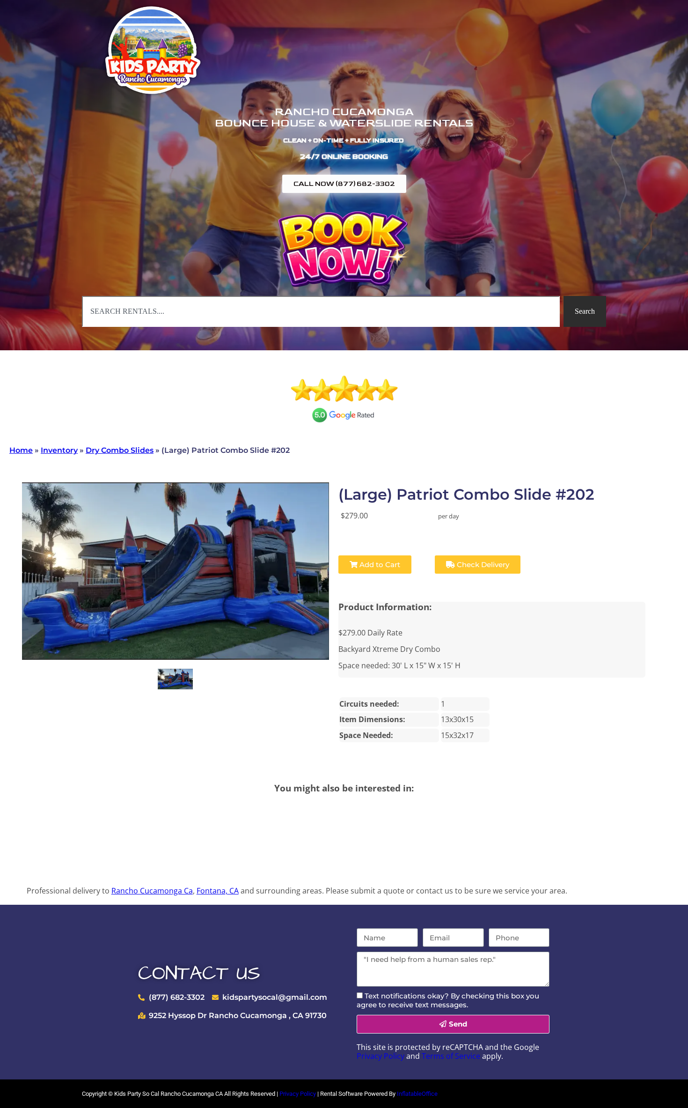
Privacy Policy (380, 1056)
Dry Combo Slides (120, 450)
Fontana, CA (218, 891)
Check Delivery (482, 564)
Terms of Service (451, 1056)
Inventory (59, 450)
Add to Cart (379, 564)
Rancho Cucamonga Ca (152, 891)
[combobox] (321, 311)
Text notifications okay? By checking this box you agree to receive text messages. (448, 1000)
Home (21, 450)
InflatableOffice (417, 1093)
